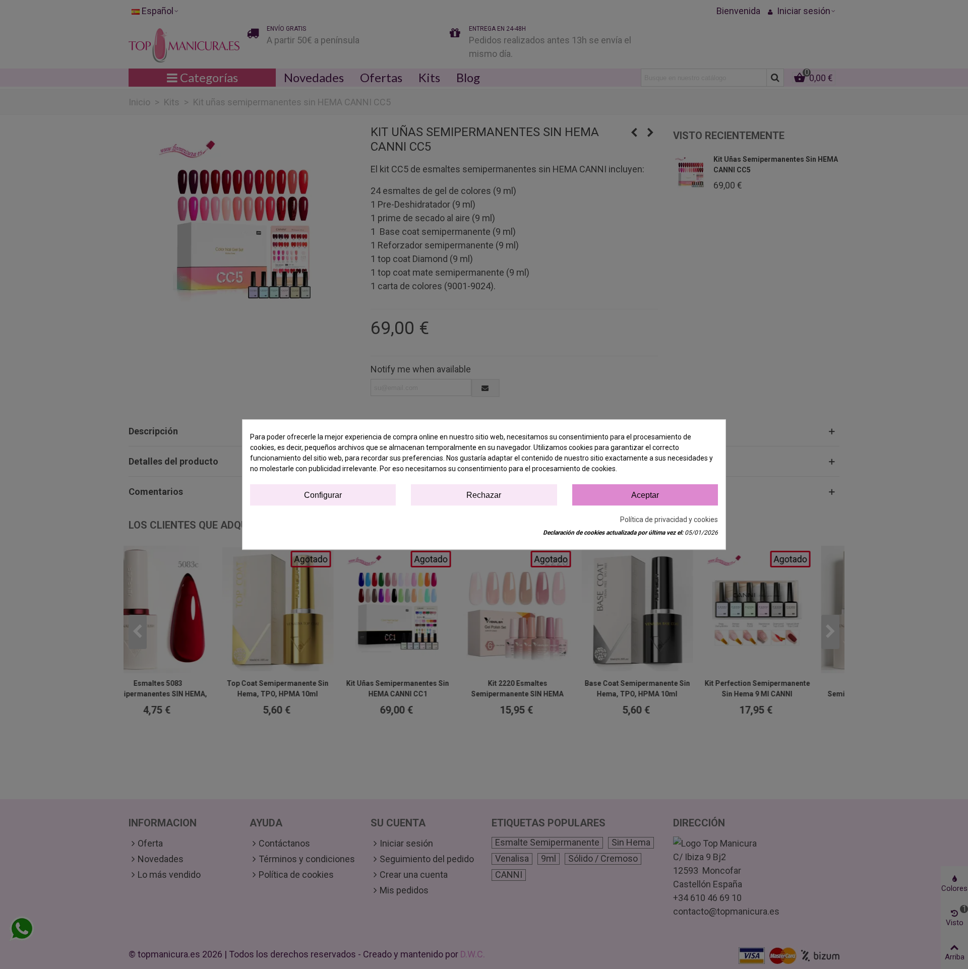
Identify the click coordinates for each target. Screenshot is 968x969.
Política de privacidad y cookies (669, 519)
